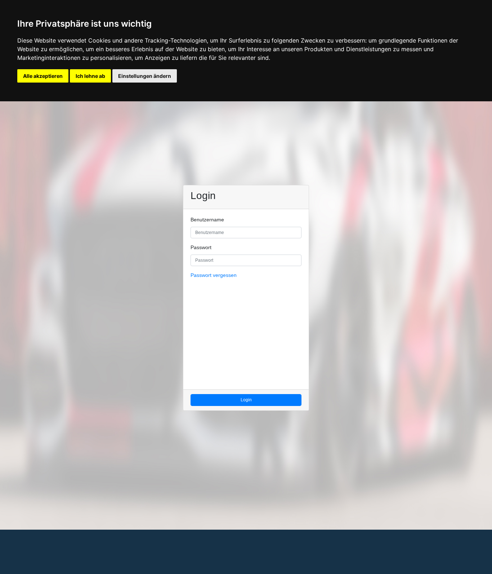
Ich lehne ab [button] (90, 76)
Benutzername (207, 219)
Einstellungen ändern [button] (144, 76)
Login (246, 399)
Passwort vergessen (214, 275)
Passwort (201, 247)
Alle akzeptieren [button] (43, 76)
